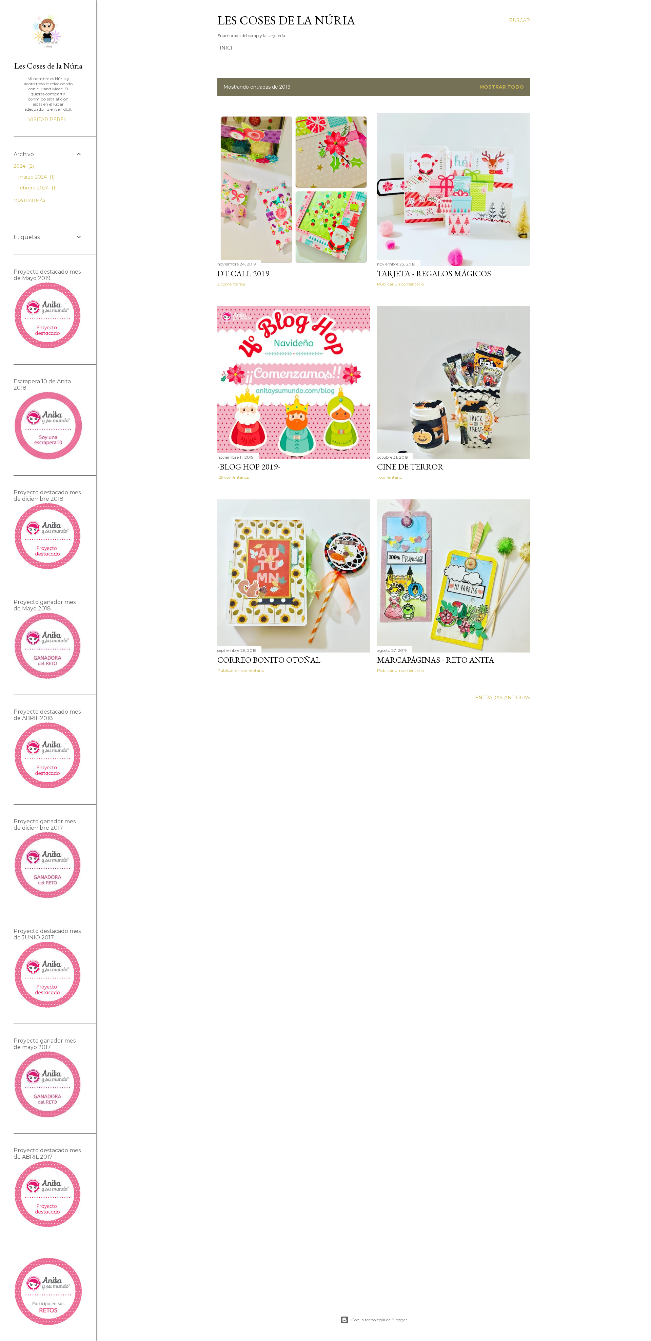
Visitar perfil (48, 119)
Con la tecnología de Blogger (379, 1319)
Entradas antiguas (502, 698)
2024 (23, 166)
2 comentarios (231, 284)
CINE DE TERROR (410, 466)
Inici (226, 48)
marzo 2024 (35, 177)
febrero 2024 (36, 188)
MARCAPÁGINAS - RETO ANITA (435, 660)
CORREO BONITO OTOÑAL (268, 660)
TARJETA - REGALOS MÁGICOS (434, 273)
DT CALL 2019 (243, 273)
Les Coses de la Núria (286, 20)
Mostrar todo (501, 87)
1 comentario (389, 477)
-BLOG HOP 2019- (248, 466)
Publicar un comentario (400, 284)
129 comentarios (233, 477)
